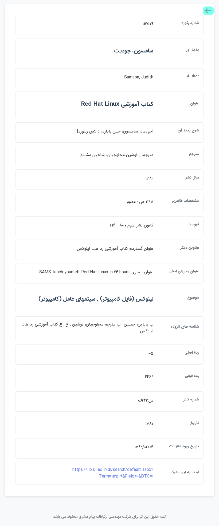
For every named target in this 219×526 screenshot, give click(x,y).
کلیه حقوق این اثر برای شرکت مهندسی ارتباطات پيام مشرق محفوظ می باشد (109, 517)
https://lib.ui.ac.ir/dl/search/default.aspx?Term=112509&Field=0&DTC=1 (112, 473)
